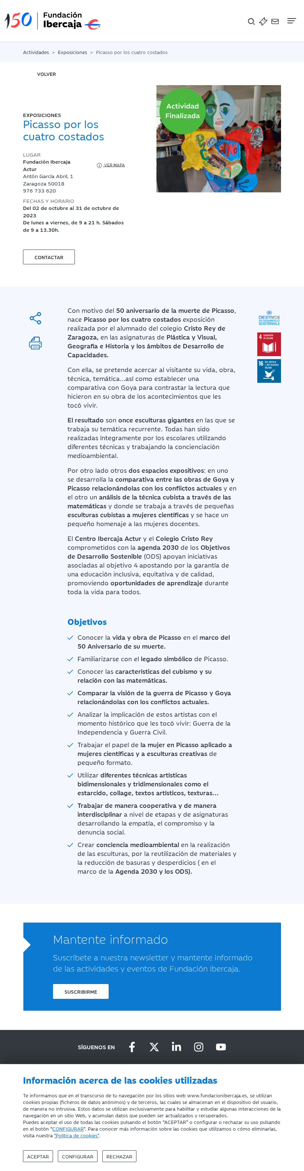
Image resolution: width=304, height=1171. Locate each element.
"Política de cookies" (76, 1135)
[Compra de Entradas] (263, 21)
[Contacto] (275, 21)
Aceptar (38, 1156)
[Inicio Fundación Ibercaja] (52, 21)
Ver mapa (114, 164)
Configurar (77, 1156)
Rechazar (119, 1156)
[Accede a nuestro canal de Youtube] (221, 1047)
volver (46, 73)
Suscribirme (81, 991)
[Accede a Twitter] (154, 1047)
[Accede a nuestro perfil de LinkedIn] (176, 1047)
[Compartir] (35, 318)
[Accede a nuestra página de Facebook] (132, 1047)
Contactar (48, 257)
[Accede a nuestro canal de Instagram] (199, 1047)
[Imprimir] (35, 343)
